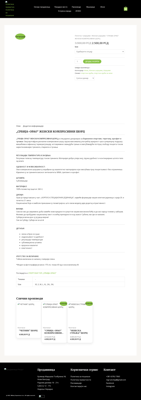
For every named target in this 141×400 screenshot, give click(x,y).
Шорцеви (86, 36)
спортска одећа (87, 73)
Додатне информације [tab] (33, 126)
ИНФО (78, 11)
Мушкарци (90, 7)
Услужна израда (64, 11)
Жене (102, 7)
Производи (76, 7)
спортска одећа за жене (103, 73)
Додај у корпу (92, 61)
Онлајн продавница (42, 7)
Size (76, 47)
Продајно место (60, 7)
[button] (77, 7)
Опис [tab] (18, 126)
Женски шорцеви (98, 36)
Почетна (78, 36)
